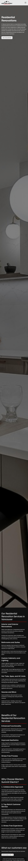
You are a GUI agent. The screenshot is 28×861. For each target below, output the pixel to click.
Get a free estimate (7, 37)
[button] (25, 2)
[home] (6, 2)
